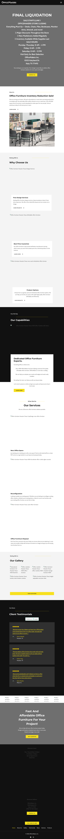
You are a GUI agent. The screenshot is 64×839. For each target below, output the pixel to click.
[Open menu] (61, 2)
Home (13, 828)
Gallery (25, 828)
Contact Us (32, 813)
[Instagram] (33, 837)
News (38, 828)
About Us (19, 828)
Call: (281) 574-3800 (32, 823)
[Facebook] (30, 837)
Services (43, 828)
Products (49, 828)
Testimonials (32, 828)
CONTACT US (32, 763)
